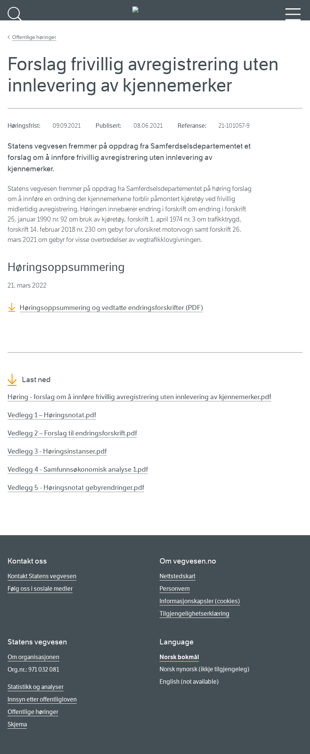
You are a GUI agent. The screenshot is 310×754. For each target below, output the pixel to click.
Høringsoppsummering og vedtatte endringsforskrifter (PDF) (111, 307)
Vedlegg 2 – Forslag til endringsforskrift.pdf (72, 433)
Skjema (17, 724)
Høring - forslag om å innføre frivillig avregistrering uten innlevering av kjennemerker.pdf (139, 397)
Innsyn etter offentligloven (42, 699)
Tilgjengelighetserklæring (194, 613)
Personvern (175, 588)
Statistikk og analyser (36, 687)
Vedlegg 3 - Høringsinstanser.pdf (57, 451)
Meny (293, 26)
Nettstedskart (177, 576)
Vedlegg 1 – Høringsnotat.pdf (52, 415)
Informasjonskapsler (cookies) (200, 601)
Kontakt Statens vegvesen (42, 576)
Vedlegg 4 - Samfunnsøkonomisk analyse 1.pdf (78, 469)
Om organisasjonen (33, 657)
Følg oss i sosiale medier (40, 588)
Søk (15, 26)
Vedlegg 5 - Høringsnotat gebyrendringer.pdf (76, 487)
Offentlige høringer (34, 37)
